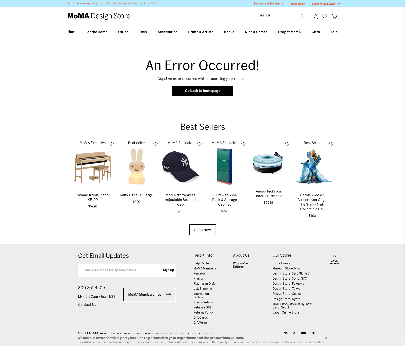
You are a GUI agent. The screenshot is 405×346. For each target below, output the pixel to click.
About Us (241, 255)
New (71, 32)
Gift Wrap (200, 322)
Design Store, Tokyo (287, 288)
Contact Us (87, 304)
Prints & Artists (200, 32)
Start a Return (203, 302)
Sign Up (168, 270)
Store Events (281, 263)
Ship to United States (324, 3)
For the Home (96, 32)
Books (229, 32)
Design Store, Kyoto (286, 299)
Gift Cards (200, 317)
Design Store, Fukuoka (288, 283)
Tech (143, 32)
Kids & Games (256, 32)
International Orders (202, 295)
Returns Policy (203, 312)
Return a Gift (202, 307)
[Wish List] (324, 16)
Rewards (199, 273)
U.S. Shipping (202, 288)
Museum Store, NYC (286, 268)
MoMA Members (204, 268)
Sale (334, 32)
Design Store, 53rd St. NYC (291, 273)
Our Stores (282, 255)
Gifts (316, 32)
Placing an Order (205, 283)
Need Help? (298, 3)
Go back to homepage (202, 91)
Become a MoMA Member (269, 3)
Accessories (167, 32)
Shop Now (202, 230)
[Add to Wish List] (112, 144)
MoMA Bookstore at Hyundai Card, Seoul (292, 305)
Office (123, 32)
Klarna (198, 278)
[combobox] (280, 15)
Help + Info (203, 255)
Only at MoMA (289, 32)
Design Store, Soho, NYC (290, 278)
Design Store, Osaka (287, 293)
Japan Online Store (286, 312)
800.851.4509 (91, 287)
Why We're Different (240, 264)
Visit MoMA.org (92, 333)
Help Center (201, 263)
